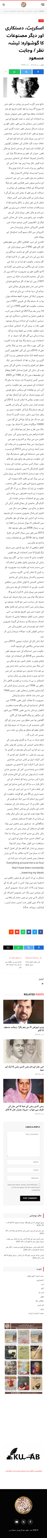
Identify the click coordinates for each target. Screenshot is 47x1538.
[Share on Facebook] (38, 71)
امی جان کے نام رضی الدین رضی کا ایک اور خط (24, 1068)
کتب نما (41, 1292)
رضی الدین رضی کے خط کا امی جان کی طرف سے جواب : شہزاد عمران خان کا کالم (25, 1108)
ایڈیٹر (42, 65)
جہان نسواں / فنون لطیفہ (35, 1276)
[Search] (4, 5)
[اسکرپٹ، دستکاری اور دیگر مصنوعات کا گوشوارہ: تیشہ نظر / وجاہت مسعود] (23, 87)
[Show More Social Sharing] (5, 71)
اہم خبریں (40, 1305)
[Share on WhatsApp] (14, 71)
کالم (42, 1288)
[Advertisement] (23, 1419)
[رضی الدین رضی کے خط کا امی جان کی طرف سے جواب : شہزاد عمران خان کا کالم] (23, 1091)
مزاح (42, 1309)
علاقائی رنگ (40, 1301)
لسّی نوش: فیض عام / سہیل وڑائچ (32, 963)
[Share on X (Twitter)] (26, 71)
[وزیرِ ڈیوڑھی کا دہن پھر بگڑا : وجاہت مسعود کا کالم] (23, 1012)
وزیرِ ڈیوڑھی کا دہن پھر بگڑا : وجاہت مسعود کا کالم (24, 1029)
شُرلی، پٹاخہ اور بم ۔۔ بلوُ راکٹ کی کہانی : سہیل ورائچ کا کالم (24, 1255)
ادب (42, 1284)
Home (41, 11)
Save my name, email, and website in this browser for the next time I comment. (24, 1187)
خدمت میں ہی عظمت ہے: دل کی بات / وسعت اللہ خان (13, 964)
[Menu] (42, 5)
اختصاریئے (40, 1280)
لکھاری (41, 21)
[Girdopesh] (23, 4)
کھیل (42, 1296)
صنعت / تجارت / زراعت (36, 1313)
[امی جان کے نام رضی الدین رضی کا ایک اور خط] (23, 1051)
